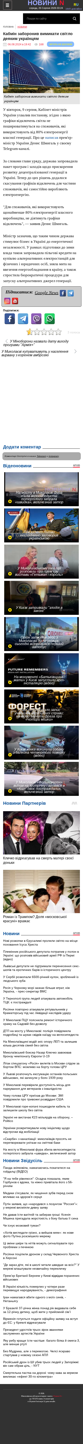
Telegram (41, 456)
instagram (54, 456)
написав (51, 137)
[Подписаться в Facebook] (63, 293)
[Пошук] (74, 18)
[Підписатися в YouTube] (15, 300)
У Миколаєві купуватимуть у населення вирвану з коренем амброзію (35, 353)
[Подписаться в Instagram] (8, 300)
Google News (46, 292)
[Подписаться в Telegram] (71, 293)
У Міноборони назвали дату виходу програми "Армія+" (36, 343)
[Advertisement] (41, 399)
